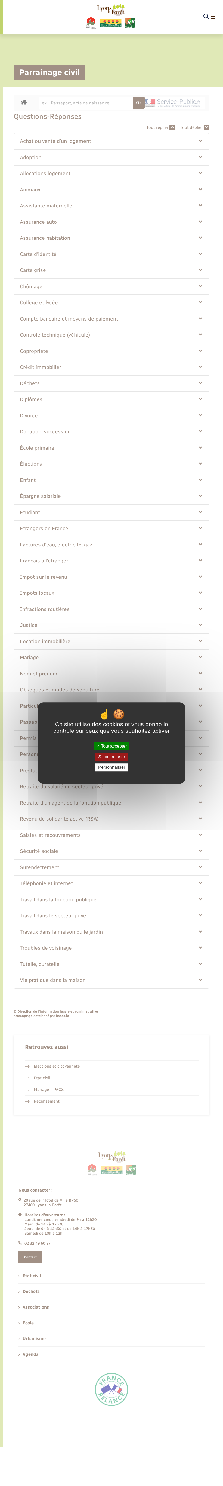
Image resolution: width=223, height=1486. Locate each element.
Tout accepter (113, 746)
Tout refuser (113, 756)
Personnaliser (111, 767)
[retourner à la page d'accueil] (110, 16)
